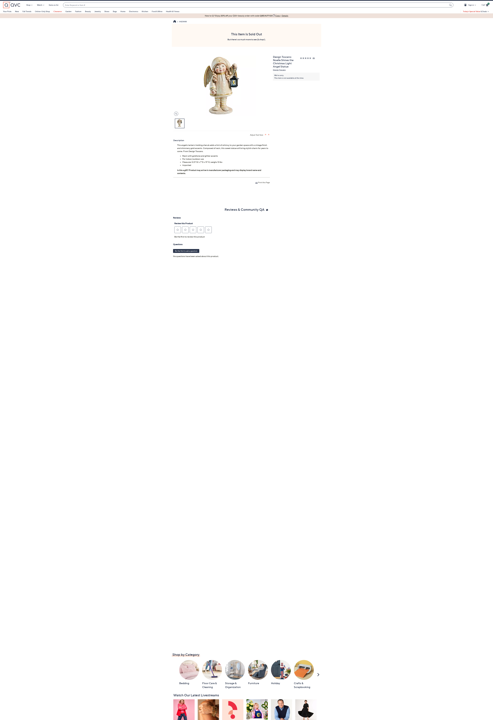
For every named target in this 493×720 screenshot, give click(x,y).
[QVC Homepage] (174, 21)
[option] (246, 15)
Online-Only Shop (42, 11)
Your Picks (7, 11)
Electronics (133, 11)
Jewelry (97, 11)
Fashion (78, 11)
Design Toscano (279, 70)
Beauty (88, 11)
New (17, 11)
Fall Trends (26, 11)
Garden (68, 11)
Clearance (57, 11)
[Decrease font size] (269, 135)
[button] (466, 5)
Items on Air (54, 5)
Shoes (106, 11)
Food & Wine (157, 11)
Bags (115, 11)
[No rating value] (306, 58)
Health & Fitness (172, 11)
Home (122, 11)
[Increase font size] (266, 135)
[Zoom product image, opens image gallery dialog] (175, 114)
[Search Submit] (450, 5)
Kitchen (145, 11)
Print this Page (264, 182)
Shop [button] (28, 5)
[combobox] (255, 5)
